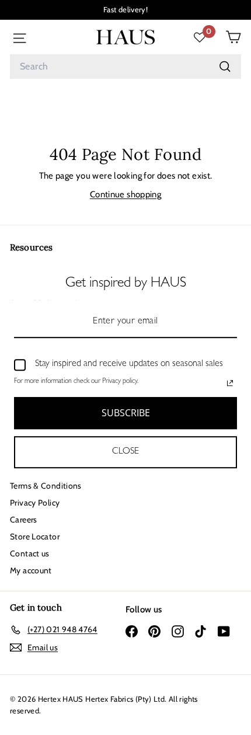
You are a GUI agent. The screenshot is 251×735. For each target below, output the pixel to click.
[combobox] (125, 66)
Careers (23, 519)
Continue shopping (125, 194)
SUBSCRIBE (126, 412)
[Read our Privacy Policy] (230, 383)
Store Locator (35, 536)
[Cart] (233, 37)
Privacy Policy (35, 502)
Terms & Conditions (46, 485)
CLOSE (125, 452)
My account (31, 570)
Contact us (30, 553)
